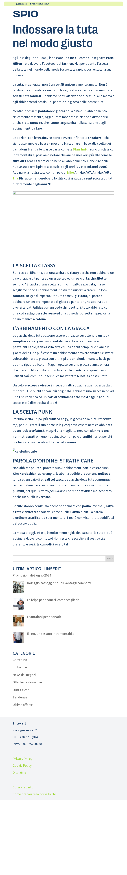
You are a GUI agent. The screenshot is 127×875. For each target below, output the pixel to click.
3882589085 (22, 4)
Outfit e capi (21, 690)
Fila (15, 178)
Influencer (20, 667)
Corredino (20, 659)
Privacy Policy (22, 758)
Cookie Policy (22, 765)
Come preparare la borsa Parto (34, 794)
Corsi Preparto (23, 787)
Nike (70, 172)
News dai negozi (24, 675)
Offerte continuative (27, 682)
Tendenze (20, 697)
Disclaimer (20, 772)
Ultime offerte (23, 704)
